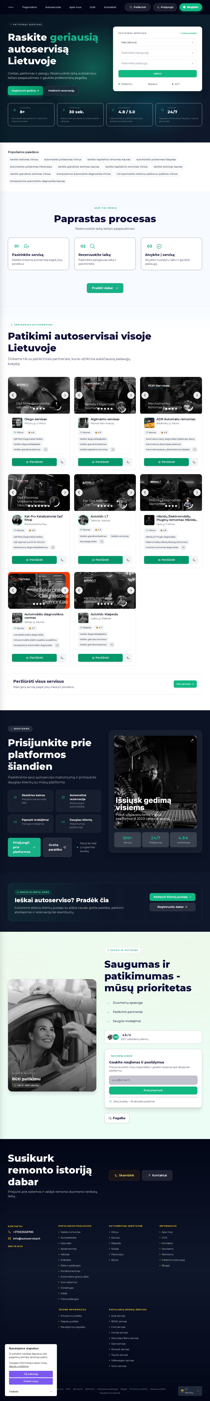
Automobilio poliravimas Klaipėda (156, 159)
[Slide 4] (44, 409)
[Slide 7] (49, 506)
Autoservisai (53, 7)
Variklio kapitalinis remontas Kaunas (108, 159)
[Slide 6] (45, 506)
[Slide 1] (34, 409)
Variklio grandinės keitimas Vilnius (30, 173)
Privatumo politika (139, 1389)
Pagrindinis (29, 7)
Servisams (78, 1389)
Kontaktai (110, 7)
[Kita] (65, 395)
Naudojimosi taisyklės (110, 1393)
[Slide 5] (112, 409)
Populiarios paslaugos (107, 1389)
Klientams (90, 1389)
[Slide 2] (37, 409)
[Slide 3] (41, 409)
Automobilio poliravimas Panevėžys (31, 166)
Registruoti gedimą (25, 90)
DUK (92, 7)
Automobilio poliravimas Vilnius (62, 159)
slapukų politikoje (19, 1366)
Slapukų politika (158, 1389)
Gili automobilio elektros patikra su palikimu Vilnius (147, 173)
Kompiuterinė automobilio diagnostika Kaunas (37, 181)
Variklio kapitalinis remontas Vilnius (126, 166)
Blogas (124, 1389)
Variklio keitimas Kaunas (168, 166)
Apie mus (75, 7)
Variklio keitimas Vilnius (24, 159)
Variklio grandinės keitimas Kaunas (78, 166)
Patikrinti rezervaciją (61, 90)
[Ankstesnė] (13, 395)
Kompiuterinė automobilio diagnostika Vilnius (84, 173)
